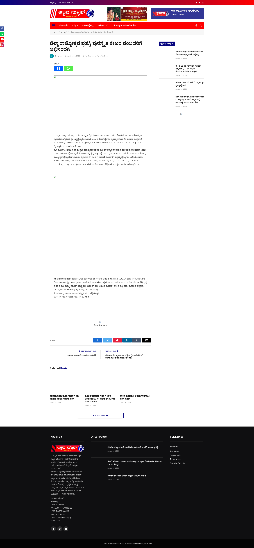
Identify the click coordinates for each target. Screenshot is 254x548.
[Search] (200, 25)
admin (60, 56)
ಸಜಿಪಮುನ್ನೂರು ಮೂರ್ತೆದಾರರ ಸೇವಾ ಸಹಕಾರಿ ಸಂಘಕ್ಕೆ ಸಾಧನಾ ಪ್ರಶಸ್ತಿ (64, 397)
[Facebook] (58, 68)
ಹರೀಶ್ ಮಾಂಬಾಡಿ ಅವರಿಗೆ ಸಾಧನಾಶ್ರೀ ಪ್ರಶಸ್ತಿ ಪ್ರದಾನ (134, 397)
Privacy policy (175, 455)
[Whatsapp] (68, 68)
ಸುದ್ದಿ (74, 25)
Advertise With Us (66, 3)
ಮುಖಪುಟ (63, 25)
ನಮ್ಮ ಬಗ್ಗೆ (53, 3)
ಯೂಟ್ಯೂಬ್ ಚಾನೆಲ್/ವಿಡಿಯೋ (124, 25)
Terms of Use (175, 459)
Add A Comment (100, 415)
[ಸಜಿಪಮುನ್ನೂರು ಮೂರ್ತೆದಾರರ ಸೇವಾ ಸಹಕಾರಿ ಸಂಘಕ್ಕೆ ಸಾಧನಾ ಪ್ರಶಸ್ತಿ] (65, 383)
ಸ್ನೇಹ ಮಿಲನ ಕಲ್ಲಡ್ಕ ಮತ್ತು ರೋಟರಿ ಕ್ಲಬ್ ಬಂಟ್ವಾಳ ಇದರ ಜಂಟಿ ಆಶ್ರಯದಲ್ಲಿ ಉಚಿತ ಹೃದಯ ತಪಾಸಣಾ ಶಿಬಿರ (190, 99)
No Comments (90, 56)
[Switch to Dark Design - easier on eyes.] (196, 25)
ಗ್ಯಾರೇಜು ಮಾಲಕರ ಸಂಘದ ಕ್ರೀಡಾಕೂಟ (81, 355)
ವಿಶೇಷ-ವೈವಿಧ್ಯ (87, 25)
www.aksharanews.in (116, 544)
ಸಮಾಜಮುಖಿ (103, 25)
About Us (174, 447)
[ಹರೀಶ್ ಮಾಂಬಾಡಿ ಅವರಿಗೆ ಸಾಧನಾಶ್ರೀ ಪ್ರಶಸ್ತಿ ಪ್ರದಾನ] (135, 383)
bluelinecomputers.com (143, 544)
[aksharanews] (72, 13)
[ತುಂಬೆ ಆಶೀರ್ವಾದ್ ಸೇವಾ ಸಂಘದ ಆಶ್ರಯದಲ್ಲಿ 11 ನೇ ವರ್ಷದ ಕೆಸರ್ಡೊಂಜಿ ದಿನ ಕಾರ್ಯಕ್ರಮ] (100, 383)
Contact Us (174, 451)
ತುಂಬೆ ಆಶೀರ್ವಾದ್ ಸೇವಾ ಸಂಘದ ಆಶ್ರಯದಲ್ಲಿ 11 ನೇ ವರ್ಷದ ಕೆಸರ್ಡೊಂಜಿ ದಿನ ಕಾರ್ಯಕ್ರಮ (100, 399)
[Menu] (53, 25)
